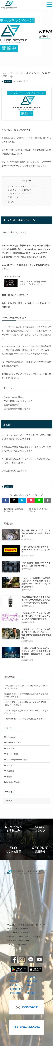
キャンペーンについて (22, 190)
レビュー (10, 765)
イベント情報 (12, 754)
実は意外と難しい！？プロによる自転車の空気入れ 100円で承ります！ (26, 695)
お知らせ (8, 81)
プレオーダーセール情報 (17, 759)
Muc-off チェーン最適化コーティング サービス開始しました (34, 283)
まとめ (11, 201)
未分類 (9, 776)
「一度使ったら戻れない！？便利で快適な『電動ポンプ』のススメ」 (26, 686)
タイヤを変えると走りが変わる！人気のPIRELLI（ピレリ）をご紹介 (25, 703)
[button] (5, 500)
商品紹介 (10, 771)
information (11, 737)
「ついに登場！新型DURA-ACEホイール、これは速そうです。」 (26, 711)
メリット (16, 197)
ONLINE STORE (13, 742)
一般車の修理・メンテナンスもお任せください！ (25, 719)
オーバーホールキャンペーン (21, 186)
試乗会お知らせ (13, 782)
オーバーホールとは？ (22, 193)
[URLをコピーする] (47, 500)
